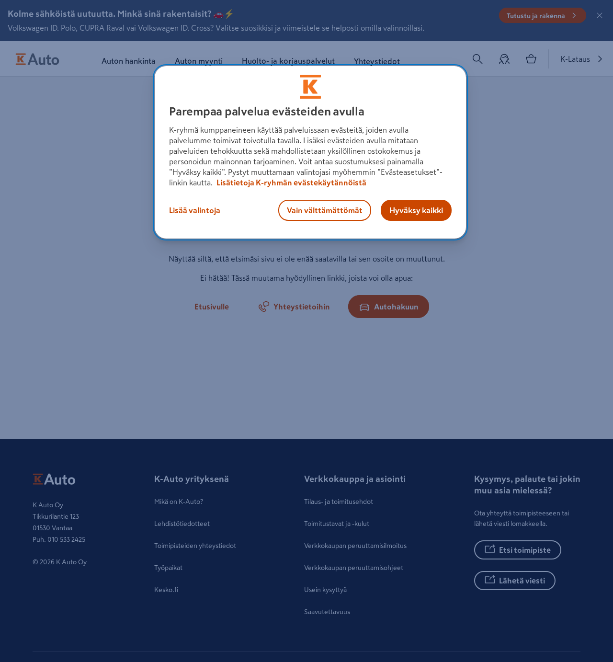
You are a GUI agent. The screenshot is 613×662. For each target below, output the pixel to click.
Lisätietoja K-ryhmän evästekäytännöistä (290, 182)
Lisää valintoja (194, 210)
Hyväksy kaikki (416, 210)
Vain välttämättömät (325, 210)
